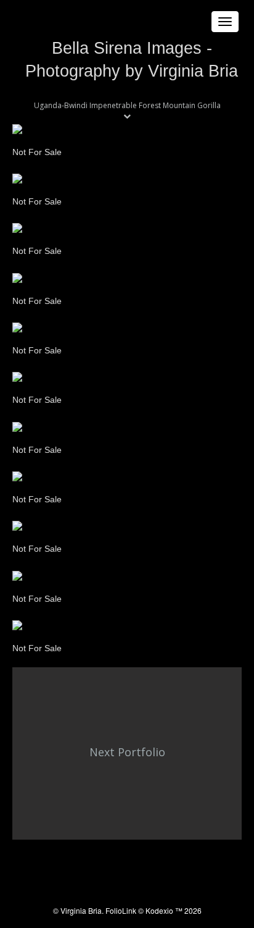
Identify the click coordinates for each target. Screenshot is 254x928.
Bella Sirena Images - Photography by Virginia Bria (131, 59)
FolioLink (120, 910)
